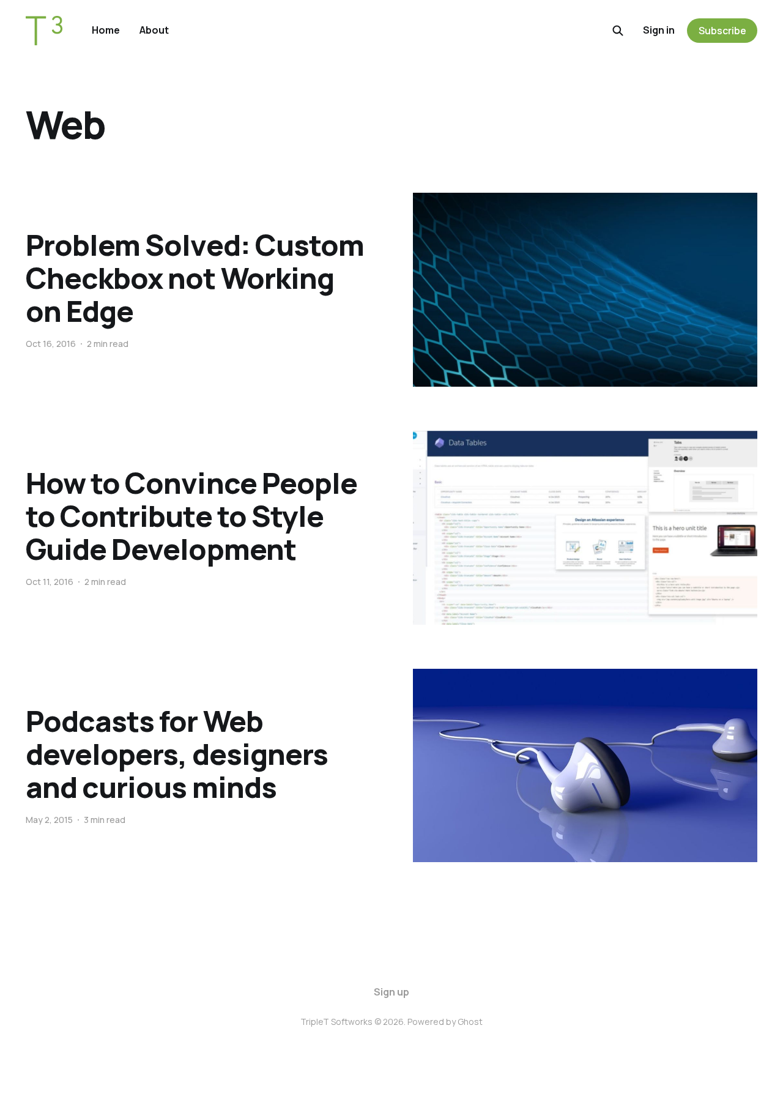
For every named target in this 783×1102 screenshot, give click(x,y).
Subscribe (722, 30)
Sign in (659, 30)
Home (106, 30)
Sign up (391, 992)
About (154, 30)
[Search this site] (618, 30)
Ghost (470, 1021)
